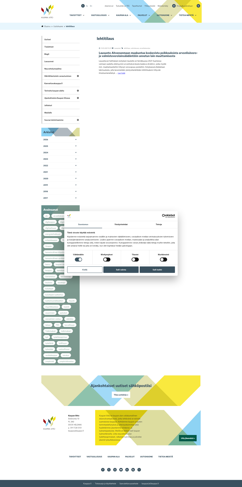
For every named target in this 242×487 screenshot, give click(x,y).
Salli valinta (121, 269)
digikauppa (50, 222)
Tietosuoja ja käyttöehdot (105, 483)
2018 (45, 191)
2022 (45, 165)
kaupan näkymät (62, 264)
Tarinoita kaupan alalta (54, 90)
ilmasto (48, 246)
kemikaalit (61, 270)
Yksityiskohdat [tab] (121, 224)
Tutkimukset (50, 331)
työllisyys (63, 343)
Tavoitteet (76, 15)
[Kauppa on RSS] (133, 470)
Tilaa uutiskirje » (121, 395)
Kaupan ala (122, 15)
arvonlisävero (59, 216)
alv (46, 216)
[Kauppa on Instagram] (115, 470)
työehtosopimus (60, 337)
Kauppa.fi (87, 483)
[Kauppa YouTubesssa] (121, 470)
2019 (45, 185)
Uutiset (47, 39)
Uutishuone (163, 15)
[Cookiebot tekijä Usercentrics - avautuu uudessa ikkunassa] (164, 216)
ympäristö (49, 361)
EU (64, 240)
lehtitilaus (127, 48)
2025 (45, 146)
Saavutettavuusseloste (128, 483)
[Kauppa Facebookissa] (103, 470)
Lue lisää (121, 73)
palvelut (63, 313)
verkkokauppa (51, 355)
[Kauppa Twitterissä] (109, 470)
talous (47, 325)
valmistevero (135, 48)
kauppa (48, 270)
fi (83, 6)
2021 (45, 172)
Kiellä (84, 269)
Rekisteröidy (163, 6)
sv (87, 6)
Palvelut (142, 15)
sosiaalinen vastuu (53, 319)
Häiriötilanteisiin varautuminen (57, 76)
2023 (45, 159)
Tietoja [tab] (159, 224)
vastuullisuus (64, 349)
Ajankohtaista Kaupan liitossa (57, 98)
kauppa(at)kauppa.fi (150, 483)
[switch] (106, 260)
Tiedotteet (49, 47)
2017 (45, 198)
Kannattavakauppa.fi (53, 83)
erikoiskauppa (51, 240)
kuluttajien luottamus (54, 294)
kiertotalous (50, 276)
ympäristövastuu (66, 361)
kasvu (47, 264)
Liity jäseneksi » (188, 438)
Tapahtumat (137, 6)
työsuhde (49, 349)
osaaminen (49, 313)
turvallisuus (69, 325)
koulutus (48, 282)
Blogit (46, 54)
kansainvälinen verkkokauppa (57, 258)
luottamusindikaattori (54, 301)
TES (57, 325)
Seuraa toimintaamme (53, 120)
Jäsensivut (109, 6)
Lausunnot (117, 48)
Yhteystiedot (149, 6)
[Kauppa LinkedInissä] (127, 470)
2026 (45, 139)
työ (46, 337)
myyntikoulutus (51, 307)
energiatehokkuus (52, 234)
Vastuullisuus (99, 15)
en (91, 6)
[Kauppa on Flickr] (139, 470)
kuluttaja (61, 282)
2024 (45, 152)
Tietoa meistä (186, 15)
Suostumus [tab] (83, 224)
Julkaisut (48, 105)
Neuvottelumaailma (52, 69)
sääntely (69, 319)
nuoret (66, 307)
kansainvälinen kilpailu (54, 252)
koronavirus (66, 276)
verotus (66, 355)
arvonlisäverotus (145, 48)
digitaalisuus (50, 228)
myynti (72, 301)
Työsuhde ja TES (122, 6)
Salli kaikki (157, 269)
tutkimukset (66, 331)
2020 (45, 178)
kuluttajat (49, 288)
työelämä (49, 343)
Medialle (48, 112)
